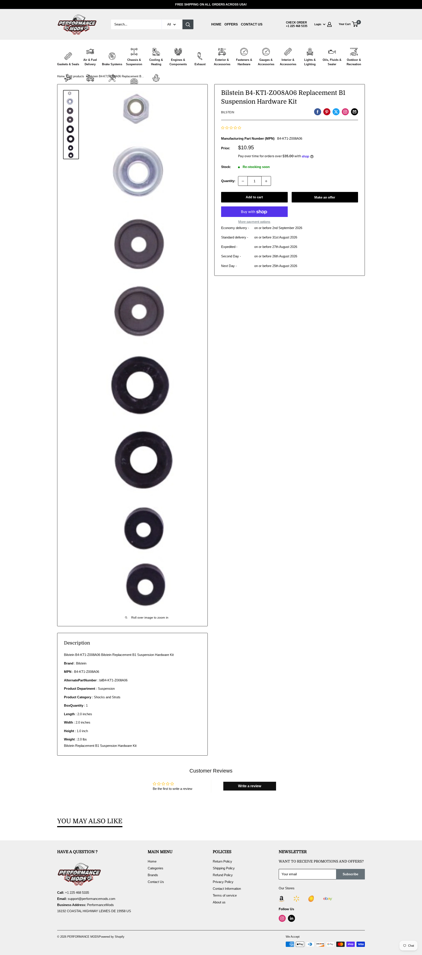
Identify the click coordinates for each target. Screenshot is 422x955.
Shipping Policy (224, 868)
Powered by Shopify (111, 936)
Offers (231, 24)
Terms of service (225, 895)
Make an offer (324, 197)
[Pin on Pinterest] (326, 111)
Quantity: (228, 181)
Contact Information (227, 888)
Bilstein (227, 112)
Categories (155, 868)
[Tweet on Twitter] (336, 111)
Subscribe (350, 874)
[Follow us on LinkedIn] (291, 918)
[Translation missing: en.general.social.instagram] (345, 111)
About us (219, 902)
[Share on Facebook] (317, 111)
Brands (153, 875)
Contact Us (251, 24)
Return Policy (222, 861)
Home (216, 24)
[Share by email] (354, 111)
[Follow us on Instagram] (282, 918)
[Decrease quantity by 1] (242, 181)
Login (317, 24)
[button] (231, 128)
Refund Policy (223, 875)
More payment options (254, 222)
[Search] (187, 24)
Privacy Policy (223, 882)
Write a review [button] (249, 786)
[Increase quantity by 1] (266, 181)
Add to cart (254, 197)
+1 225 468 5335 (296, 26)
